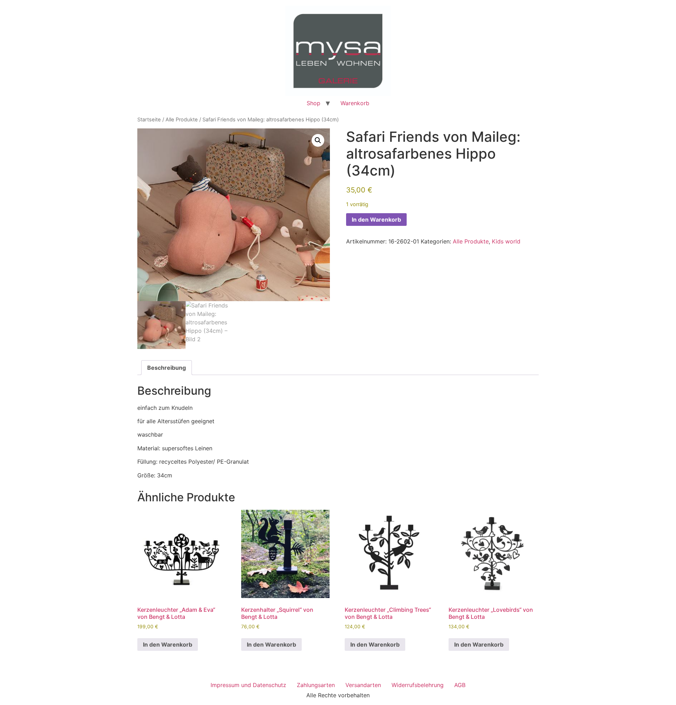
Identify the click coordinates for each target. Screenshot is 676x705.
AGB (459, 684)
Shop (313, 103)
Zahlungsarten (316, 684)
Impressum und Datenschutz (248, 684)
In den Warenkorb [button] (167, 644)
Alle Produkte (181, 119)
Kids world (506, 241)
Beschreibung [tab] (166, 367)
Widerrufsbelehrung (418, 684)
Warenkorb (354, 103)
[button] (318, 140)
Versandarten (363, 684)
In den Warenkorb (376, 219)
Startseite (149, 119)
